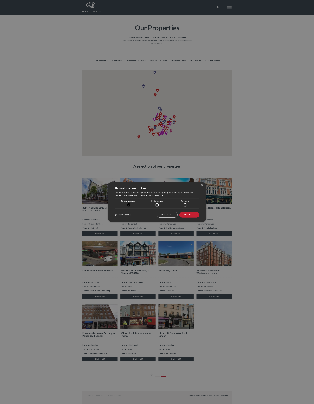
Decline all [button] (167, 214)
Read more (158, 195)
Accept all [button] (189, 214)
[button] (123, 215)
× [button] (202, 185)
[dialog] (157, 202)
